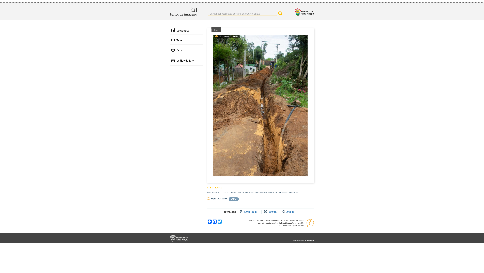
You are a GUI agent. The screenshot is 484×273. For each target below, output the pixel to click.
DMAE (233, 199)
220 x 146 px (249, 211)
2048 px (288, 211)
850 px (270, 211)
